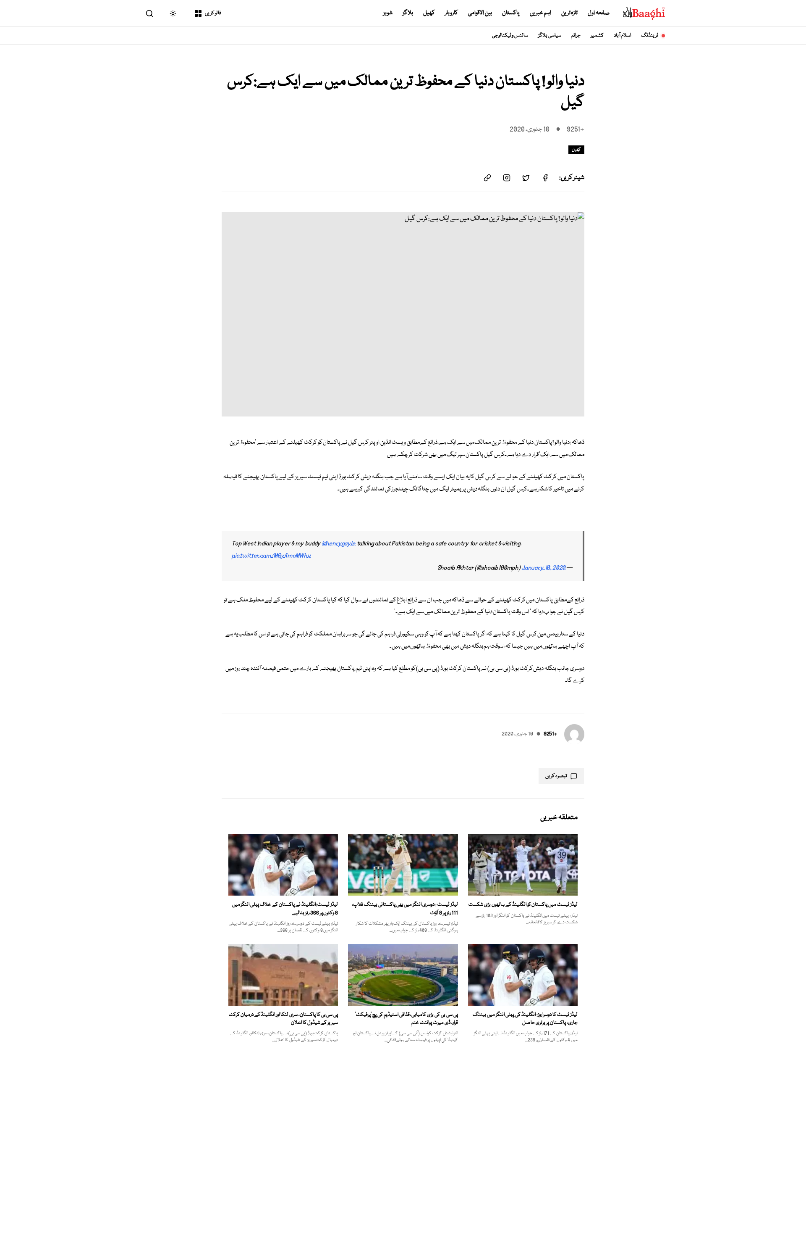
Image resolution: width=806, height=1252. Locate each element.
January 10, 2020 (543, 567)
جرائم (576, 36)
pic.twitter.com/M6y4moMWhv (271, 555)
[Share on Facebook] (545, 178)
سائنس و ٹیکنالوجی (510, 36)
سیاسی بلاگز (549, 36)
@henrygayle (339, 543)
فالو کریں (213, 13)
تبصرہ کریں (556, 776)
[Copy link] (487, 178)
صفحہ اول (599, 13)
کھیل (429, 13)
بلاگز (408, 13)
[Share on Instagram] (507, 178)
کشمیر (597, 36)
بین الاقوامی (480, 13)
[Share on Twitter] (526, 178)
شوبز (388, 13)
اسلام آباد (622, 36)
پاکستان (511, 13)
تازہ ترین (569, 13)
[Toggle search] (149, 13)
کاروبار (451, 13)
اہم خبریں (540, 13)
